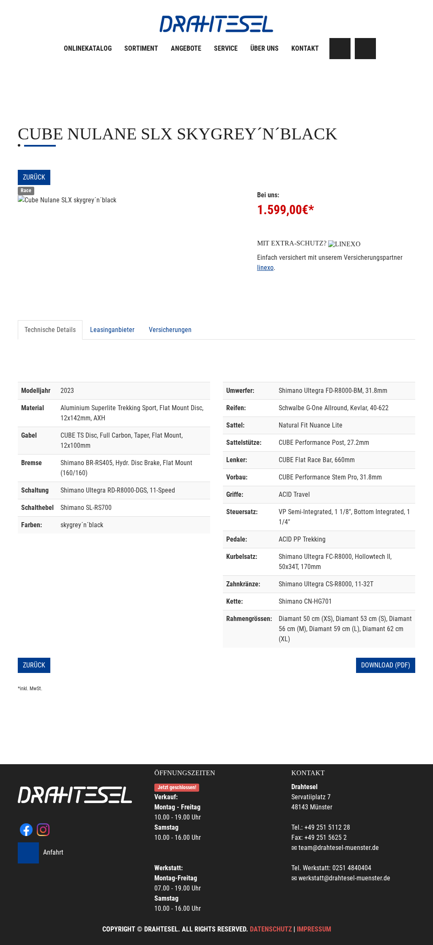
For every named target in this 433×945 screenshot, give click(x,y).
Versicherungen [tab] (170, 330)
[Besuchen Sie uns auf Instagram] (365, 48)
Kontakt (305, 48)
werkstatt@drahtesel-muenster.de (344, 878)
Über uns (264, 48)
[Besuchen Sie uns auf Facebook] (340, 48)
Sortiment (141, 48)
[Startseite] (216, 24)
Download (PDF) (385, 665)
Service (226, 48)
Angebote (186, 48)
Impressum (314, 929)
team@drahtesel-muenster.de (339, 848)
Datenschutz (271, 929)
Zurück (34, 177)
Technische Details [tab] (50, 330)
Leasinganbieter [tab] (112, 330)
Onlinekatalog (88, 48)
